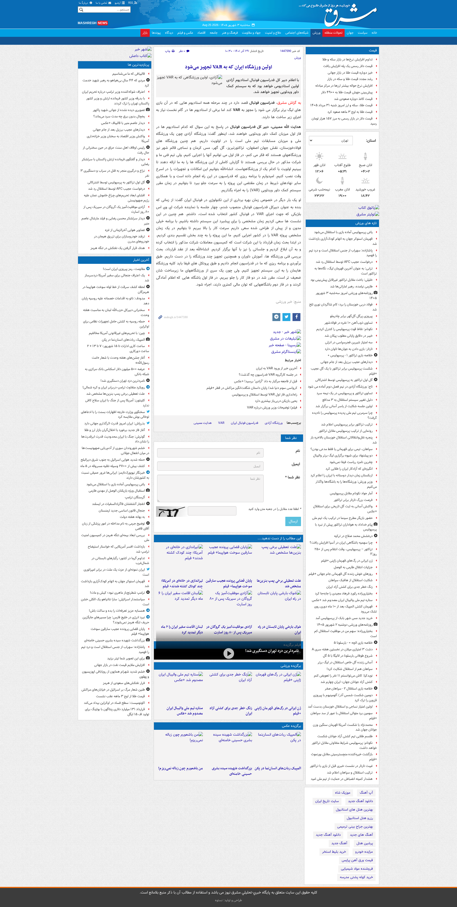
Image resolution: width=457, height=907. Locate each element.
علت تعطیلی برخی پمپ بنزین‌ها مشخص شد (279, 583)
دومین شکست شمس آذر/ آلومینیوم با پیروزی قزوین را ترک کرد (345, 698)
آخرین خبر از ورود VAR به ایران (276, 368)
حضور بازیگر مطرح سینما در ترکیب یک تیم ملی (342, 518)
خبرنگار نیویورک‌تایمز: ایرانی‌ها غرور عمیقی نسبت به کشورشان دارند (115, 475)
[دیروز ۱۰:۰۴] (179, 688)
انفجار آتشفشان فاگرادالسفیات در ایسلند (118, 503)
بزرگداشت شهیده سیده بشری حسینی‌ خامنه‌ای (232, 771)
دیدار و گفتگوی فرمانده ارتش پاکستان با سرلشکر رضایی (115, 162)
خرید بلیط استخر (334, 852)
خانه (374, 32)
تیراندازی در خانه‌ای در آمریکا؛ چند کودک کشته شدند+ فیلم (182, 583)
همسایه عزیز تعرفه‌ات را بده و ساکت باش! (117, 610)
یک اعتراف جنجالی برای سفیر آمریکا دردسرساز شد (117, 278)
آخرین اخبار (141, 260)
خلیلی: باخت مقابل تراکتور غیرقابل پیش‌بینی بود (341, 279)
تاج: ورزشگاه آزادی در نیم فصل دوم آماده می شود (340, 386)
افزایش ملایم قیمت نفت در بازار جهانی (119, 665)
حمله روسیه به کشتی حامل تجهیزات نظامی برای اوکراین (116, 324)
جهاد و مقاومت (251, 32)
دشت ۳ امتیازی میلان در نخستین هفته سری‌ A (342, 649)
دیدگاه (169, 32)
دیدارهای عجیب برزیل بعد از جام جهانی (347, 361)
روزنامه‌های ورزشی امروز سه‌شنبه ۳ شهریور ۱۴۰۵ (346, 296)
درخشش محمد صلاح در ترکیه (353, 536)
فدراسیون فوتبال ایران (244, 422)
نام (298, 451)
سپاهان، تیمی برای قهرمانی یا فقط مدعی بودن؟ (341, 449)
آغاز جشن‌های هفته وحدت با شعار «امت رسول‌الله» (120, 360)
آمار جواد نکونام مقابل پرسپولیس (351, 493)
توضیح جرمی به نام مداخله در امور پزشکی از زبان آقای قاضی (115, 526)
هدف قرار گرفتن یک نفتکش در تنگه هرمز (117, 248)
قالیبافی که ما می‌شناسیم (128, 73)
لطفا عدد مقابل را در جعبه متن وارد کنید (274, 509)
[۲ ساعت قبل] (228, 560)
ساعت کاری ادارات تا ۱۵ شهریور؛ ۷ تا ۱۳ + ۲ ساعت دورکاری (118, 349)
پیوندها (156, 32)
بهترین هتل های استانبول (354, 809)
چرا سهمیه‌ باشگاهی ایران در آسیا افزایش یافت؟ (341, 542)
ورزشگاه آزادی (273, 422)
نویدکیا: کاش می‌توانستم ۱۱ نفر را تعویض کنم (343, 675)
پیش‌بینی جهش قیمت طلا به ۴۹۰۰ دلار (347, 92)
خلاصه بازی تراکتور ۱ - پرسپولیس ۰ (350, 355)
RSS (131, 3)
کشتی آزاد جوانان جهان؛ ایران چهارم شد (347, 681)
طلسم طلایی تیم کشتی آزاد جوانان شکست (345, 736)
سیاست (362, 32)
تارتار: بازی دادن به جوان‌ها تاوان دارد (349, 349)
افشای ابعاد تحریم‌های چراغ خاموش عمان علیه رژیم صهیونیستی (116, 198)
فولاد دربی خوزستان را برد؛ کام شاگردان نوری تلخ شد (343, 307)
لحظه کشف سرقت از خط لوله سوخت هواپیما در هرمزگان (116, 289)
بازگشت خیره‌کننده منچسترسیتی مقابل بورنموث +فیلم (344, 757)
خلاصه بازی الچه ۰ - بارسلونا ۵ (353, 642)
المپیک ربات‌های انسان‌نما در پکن (278, 768)
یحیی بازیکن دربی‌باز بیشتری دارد (276, 400)
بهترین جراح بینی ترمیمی (355, 826)
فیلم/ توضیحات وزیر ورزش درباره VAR (272, 407)
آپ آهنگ (366, 792)
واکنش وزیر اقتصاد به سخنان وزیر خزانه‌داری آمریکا (118, 139)
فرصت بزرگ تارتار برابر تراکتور (353, 500)
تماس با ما (102, 3)
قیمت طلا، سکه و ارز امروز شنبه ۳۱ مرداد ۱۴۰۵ (341, 105)
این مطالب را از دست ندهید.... (279, 538)
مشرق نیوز (339, 13)
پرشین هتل (365, 843)
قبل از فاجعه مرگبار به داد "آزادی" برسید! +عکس (265, 381)
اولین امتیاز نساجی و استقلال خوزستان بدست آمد (340, 706)
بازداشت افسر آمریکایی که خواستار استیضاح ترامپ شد (118, 549)
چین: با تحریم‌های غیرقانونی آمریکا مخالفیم (117, 333)
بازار (145, 32)
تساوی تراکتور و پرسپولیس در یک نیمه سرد (345, 393)
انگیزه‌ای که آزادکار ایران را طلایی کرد (349, 468)
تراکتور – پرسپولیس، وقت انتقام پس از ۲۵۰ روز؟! (345, 552)
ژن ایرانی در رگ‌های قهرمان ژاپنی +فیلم (347, 560)
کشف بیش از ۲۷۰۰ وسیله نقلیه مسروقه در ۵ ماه (112, 466)
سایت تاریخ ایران (327, 801)
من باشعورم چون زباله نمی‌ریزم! (180, 768)
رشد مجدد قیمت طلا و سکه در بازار (350, 79)
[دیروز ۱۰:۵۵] (277, 688)
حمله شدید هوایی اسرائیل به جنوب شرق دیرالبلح (113, 459)
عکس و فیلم (185, 32)
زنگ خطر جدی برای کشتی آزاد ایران (349, 586)
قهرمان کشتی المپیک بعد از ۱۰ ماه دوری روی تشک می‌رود (345, 609)
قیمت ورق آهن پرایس (357, 860)
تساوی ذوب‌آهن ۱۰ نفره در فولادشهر (349, 322)
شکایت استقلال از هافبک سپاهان (350, 580)
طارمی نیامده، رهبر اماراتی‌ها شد (351, 286)
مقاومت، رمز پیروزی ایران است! (124, 269)
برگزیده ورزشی (291, 666)
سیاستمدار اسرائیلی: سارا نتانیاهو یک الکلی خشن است (115, 602)
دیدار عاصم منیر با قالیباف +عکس (123, 123)
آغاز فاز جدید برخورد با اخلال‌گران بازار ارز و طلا (114, 430)
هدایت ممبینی (203, 422)
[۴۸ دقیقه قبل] (277, 560)
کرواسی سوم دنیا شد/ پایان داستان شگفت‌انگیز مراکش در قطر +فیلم (252, 387)
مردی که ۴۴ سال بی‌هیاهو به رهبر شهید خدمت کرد (116, 83)
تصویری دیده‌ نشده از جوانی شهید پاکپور (119, 110)
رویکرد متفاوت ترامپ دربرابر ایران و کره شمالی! (114, 387)
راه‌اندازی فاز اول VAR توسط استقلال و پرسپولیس (264, 394)
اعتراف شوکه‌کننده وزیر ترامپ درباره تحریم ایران (113, 91)
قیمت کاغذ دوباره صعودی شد (353, 98)
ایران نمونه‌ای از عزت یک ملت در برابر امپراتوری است (116, 572)
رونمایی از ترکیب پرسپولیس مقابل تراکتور (346, 430)
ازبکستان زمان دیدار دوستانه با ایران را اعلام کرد (341, 475)
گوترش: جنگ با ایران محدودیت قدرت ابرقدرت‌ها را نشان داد (115, 439)
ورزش (316, 32)
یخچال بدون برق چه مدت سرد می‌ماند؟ (119, 116)
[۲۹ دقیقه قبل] (277, 748)
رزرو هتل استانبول (360, 818)
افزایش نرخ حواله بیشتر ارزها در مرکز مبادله (344, 85)
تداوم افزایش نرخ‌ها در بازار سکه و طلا (347, 59)
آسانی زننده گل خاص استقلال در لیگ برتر (345, 662)
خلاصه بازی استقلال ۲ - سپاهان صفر (349, 688)
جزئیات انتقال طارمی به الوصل (353, 567)
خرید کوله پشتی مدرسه (356, 877)
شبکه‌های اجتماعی (296, 32)
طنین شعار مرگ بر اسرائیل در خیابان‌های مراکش (113, 689)
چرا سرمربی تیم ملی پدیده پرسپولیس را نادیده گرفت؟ (344, 415)
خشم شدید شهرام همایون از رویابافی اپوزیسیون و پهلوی (115, 674)
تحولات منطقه (333, 32)
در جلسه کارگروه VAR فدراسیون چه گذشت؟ (268, 374)
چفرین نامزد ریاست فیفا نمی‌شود (351, 462)
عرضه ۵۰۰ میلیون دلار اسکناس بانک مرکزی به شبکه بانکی (117, 372)
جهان (350, 32)
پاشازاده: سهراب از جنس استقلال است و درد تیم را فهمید (343, 253)
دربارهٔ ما (84, 3)
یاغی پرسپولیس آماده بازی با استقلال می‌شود (343, 232)
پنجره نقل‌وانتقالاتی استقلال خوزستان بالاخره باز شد (343, 440)
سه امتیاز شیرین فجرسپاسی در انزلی (349, 342)
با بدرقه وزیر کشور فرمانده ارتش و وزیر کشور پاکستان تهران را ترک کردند (117, 101)
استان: (371, 141)
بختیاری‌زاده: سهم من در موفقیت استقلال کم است (345, 634)
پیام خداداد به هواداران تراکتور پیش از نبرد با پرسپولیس (346, 527)
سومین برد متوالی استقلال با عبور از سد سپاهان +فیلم (343, 716)
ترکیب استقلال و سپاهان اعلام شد (350, 772)
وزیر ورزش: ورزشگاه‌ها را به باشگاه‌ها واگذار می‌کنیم (346, 484)
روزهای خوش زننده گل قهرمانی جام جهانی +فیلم (341, 573)
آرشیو (118, 3)
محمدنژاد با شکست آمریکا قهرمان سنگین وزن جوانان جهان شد (345, 727)
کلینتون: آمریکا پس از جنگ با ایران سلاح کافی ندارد (117, 403)
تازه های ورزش (366, 223)
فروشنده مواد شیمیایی (357, 869)
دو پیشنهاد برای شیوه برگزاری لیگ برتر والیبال (343, 455)
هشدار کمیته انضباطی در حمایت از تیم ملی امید (342, 778)
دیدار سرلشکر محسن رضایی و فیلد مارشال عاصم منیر (115, 221)
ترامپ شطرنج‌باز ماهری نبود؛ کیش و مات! (117, 592)
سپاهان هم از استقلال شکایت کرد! (350, 669)
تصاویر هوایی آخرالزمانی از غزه (125, 230)
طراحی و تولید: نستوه (228, 900)
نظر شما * (292, 477)
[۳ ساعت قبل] (179, 560)
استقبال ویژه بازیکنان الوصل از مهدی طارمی (117, 490)
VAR (221, 422)
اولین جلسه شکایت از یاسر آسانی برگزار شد (344, 406)
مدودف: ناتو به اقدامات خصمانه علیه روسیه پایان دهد (115, 301)
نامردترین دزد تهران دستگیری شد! (272, 650)
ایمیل (296, 464)
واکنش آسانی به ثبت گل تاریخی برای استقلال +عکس (345, 509)
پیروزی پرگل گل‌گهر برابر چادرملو (351, 316)
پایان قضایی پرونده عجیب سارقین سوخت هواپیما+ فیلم (229, 583)
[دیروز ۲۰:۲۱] (179, 606)
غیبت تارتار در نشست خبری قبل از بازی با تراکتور (341, 765)
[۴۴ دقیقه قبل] (228, 653)
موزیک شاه (342, 792)
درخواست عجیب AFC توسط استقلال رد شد (344, 261)
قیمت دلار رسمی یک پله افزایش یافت (348, 66)
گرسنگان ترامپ (135, 497)
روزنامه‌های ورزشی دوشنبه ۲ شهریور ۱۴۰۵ (345, 624)
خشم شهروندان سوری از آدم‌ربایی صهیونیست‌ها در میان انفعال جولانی (115, 451)
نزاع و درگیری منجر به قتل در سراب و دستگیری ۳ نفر (114, 173)
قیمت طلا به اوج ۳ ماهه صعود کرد (350, 111)
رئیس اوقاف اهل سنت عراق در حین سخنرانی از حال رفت (116, 150)
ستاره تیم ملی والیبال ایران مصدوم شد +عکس (342, 600)
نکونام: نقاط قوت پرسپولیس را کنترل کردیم (344, 329)
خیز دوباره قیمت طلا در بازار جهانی (350, 72)
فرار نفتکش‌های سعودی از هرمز (124, 683)
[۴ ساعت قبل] (228, 606)
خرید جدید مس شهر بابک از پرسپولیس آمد (344, 618)
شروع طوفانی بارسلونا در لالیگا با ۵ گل (348, 655)
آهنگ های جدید (361, 835)
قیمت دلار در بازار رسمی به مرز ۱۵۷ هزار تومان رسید (344, 121)
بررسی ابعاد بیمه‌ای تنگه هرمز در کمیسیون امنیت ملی (115, 538)
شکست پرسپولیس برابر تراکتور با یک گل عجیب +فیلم (344, 371)
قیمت (373, 50)
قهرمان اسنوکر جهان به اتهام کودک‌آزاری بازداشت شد (343, 241)
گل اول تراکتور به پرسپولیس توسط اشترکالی (344, 380)
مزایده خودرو (364, 852)
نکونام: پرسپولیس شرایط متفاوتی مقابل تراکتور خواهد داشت (344, 745)
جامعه (214, 32)
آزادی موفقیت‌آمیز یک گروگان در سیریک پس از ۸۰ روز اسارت (116, 209)
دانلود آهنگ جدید (360, 801)
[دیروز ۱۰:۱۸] (228, 688)
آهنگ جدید (339, 843)
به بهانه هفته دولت (132, 516)
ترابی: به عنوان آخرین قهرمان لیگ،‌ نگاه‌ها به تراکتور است (345, 271)
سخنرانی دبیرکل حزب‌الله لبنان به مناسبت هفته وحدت (116, 313)
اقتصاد (201, 32)
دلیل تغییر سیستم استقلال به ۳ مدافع (347, 399)
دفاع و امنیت (273, 32)
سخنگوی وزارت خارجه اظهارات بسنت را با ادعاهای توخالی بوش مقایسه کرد (115, 415)
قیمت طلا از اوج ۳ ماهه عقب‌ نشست (120, 696)
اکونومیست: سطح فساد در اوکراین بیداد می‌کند (114, 702)
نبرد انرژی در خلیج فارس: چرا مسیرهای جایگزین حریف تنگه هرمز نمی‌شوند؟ (116, 620)
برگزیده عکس (291, 726)
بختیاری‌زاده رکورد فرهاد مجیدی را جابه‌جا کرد (344, 593)
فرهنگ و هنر (230, 32)
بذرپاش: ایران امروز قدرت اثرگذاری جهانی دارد (114, 423)
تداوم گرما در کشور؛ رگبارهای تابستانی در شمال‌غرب (120, 561)
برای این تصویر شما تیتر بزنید (126, 658)
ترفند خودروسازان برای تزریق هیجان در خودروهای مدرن (121, 239)
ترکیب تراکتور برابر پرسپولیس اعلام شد (347, 424)
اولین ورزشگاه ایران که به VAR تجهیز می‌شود (228, 67)
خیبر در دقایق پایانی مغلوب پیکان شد (349, 335)
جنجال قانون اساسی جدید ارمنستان (122, 510)
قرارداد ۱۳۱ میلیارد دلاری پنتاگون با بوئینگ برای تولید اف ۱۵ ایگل (117, 712)
